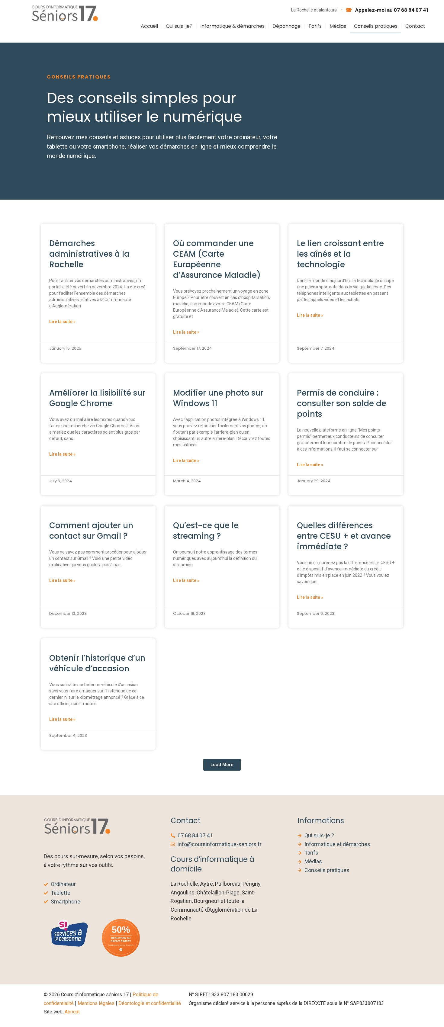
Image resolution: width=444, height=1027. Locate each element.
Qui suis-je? (179, 26)
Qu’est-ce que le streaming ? (206, 530)
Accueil (149, 26)
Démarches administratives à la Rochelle (89, 254)
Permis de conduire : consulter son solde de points (341, 403)
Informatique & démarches (232, 26)
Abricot (72, 1012)
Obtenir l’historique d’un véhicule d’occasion (97, 663)
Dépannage (286, 26)
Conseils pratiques (375, 26)
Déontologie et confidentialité (149, 1003)
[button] (222, 765)
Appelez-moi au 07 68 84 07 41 (391, 10)
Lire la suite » (62, 321)
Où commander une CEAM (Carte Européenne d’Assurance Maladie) (217, 259)
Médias (338, 26)
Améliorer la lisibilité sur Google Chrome (97, 398)
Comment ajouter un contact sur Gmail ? (91, 530)
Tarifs (315, 26)
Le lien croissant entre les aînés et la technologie (340, 254)
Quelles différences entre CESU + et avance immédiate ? (344, 536)
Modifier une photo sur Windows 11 (218, 398)
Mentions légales (96, 1003)
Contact (415, 26)
